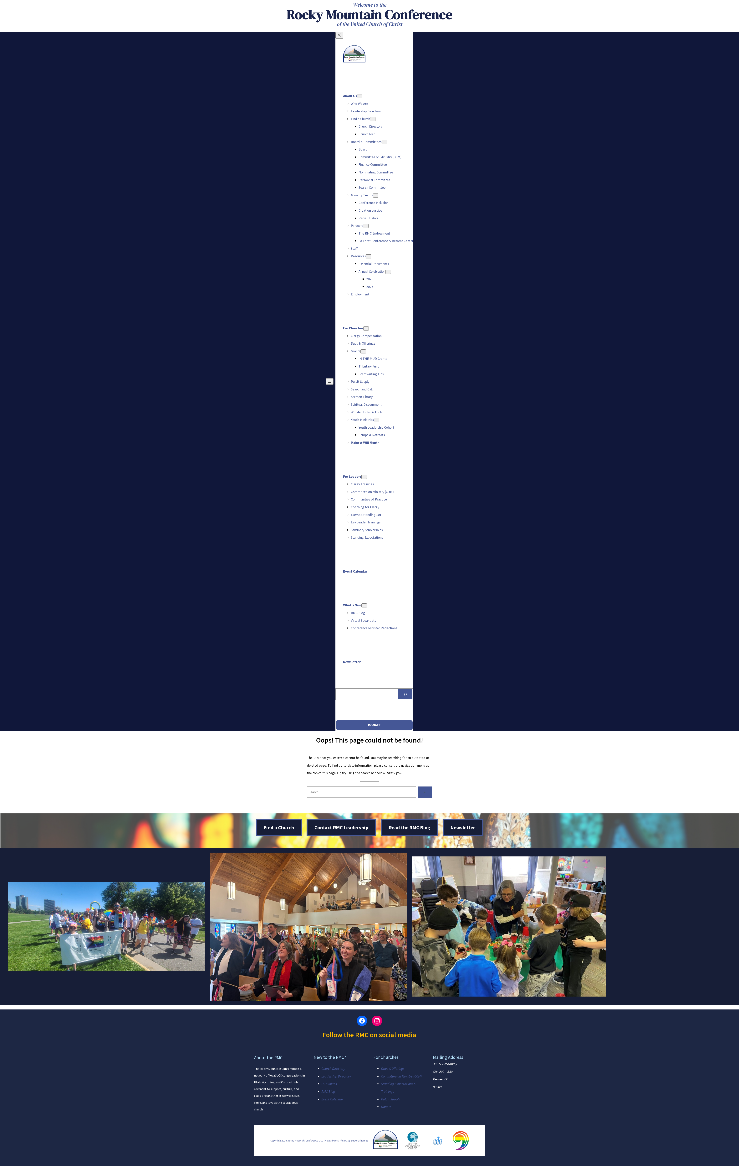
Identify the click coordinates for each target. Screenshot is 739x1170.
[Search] (405, 694)
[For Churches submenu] (366, 328)
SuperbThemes (359, 1140)
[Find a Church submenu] (372, 119)
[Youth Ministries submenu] (376, 420)
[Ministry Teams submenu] (375, 195)
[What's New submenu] (364, 605)
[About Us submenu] (359, 96)
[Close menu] (339, 35)
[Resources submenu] (368, 256)
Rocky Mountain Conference (369, 14)
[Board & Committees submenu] (384, 142)
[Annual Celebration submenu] (388, 272)
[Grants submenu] (363, 351)
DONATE (374, 725)
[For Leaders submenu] (364, 477)
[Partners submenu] (366, 226)
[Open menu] (330, 381)
